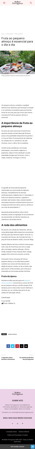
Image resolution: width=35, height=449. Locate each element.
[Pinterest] (22, 424)
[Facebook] (12, 424)
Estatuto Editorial (24, 431)
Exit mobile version (17, 447)
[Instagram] (17, 424)
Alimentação (9, 33)
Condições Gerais (11, 431)
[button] (4, 3)
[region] (18, 20)
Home (2, 33)
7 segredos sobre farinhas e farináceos (8, 358)
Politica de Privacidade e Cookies (17, 435)
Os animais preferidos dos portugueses (27, 358)
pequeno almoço (12, 334)
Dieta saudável (19, 33)
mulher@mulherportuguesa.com (22, 412)
